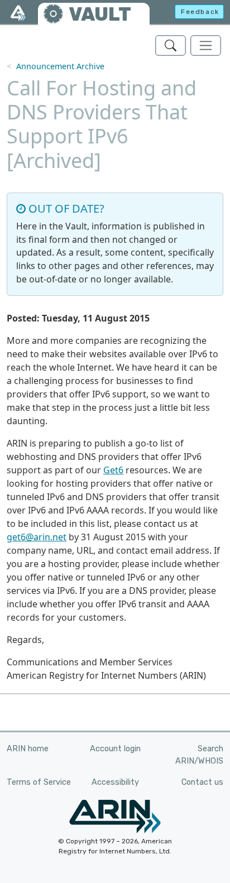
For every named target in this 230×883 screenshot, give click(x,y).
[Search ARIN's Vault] (170, 45)
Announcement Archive (60, 66)
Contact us (202, 782)
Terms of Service (39, 782)
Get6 (113, 470)
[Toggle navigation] (205, 45)
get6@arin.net (36, 537)
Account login (115, 749)
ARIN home (28, 749)
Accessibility (115, 782)
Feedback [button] (200, 12)
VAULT (100, 14)
